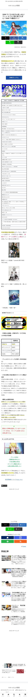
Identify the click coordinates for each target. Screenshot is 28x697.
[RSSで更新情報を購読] (20, 541)
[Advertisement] (14, 504)
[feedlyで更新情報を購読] (7, 541)
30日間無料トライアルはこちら (14, 479)
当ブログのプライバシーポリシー (7, 691)
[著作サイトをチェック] (7, 537)
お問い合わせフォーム (20, 690)
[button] (18, 42)
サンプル (5, 485)
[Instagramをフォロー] (20, 537)
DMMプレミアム (14, 77)
